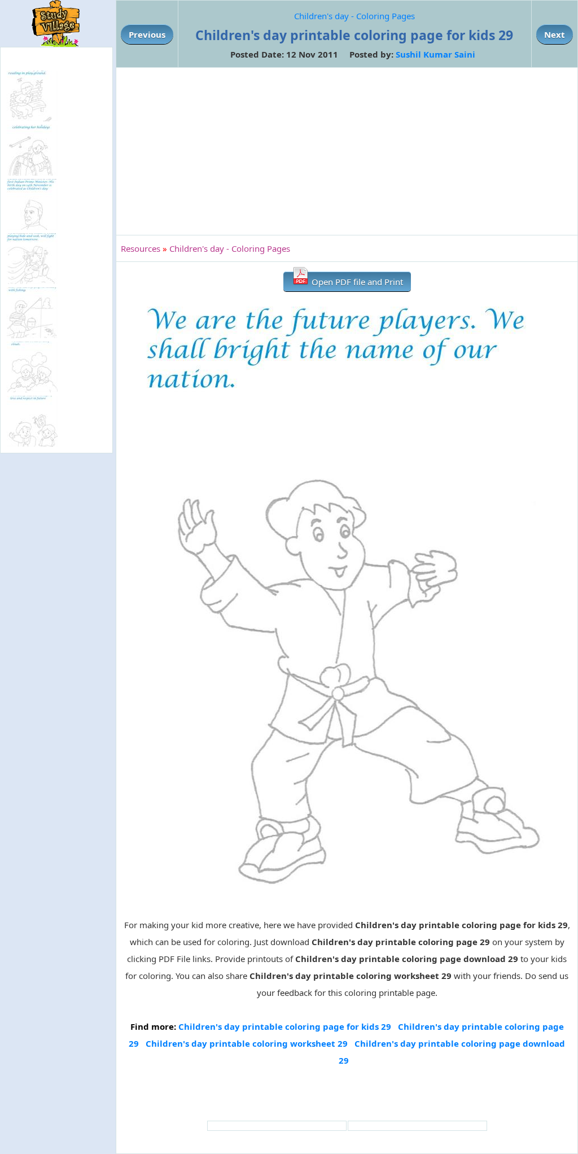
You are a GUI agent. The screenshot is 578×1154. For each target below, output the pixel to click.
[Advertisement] (347, 151)
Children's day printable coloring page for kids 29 (284, 1026)
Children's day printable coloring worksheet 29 (247, 1043)
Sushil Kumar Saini (435, 54)
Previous (147, 34)
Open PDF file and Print (356, 281)
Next (554, 34)
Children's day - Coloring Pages (354, 15)
